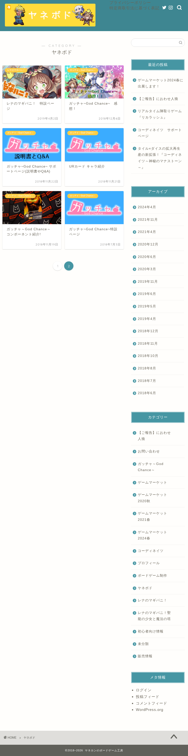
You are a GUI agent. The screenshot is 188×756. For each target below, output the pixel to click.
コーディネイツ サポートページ (160, 133)
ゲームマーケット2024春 (152, 535)
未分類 (143, 644)
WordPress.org (149, 709)
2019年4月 (147, 319)
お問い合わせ (149, 451)
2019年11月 (148, 281)
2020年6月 (147, 257)
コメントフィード (151, 703)
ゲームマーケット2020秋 (152, 498)
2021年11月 (148, 219)
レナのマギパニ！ (152, 600)
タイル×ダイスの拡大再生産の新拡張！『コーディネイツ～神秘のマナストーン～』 (160, 158)
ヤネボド (145, 588)
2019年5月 (147, 306)
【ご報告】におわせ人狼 (158, 99)
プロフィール (149, 563)
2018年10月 (148, 356)
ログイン (144, 690)
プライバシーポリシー (130, 2)
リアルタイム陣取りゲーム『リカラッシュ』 (160, 114)
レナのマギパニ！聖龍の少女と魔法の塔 (154, 616)
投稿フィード (147, 697)
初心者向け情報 (151, 631)
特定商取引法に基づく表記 (134, 7)
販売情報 (145, 656)
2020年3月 (147, 269)
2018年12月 (148, 331)
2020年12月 (148, 244)
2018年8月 (147, 368)
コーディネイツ (151, 551)
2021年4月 (147, 232)
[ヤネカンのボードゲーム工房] (50, 25)
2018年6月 (147, 393)
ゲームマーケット (152, 482)
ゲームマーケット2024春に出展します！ (160, 83)
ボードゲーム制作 (152, 575)
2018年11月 (148, 343)
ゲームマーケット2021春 (152, 517)
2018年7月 (147, 381)
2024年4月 (147, 207)
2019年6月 (147, 294)
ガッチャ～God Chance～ (151, 467)
